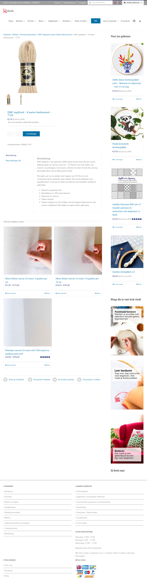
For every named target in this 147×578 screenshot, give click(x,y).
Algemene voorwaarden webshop (91, 496)
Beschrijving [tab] (11, 155)
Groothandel (82, 517)
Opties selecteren (11, 293)
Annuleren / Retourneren (87, 512)
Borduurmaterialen (28, 34)
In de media (82, 523)
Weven (7, 517)
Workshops (9, 533)
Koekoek (7, 34)
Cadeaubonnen (11, 528)
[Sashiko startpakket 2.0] (127, 251)
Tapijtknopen (10, 507)
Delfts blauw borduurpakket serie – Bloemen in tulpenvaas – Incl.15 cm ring (126, 83)
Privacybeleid (82, 491)
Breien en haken (11, 502)
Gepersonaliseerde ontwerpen (17, 523)
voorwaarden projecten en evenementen (93, 502)
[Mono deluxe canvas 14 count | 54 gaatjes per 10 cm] (78, 251)
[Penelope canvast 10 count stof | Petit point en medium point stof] (28, 322)
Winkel (15, 34)
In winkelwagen (31, 134)
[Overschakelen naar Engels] (115, 2)
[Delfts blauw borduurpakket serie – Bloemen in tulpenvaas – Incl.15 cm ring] (127, 59)
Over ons (8, 565)
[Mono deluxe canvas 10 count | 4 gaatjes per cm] (28, 251)
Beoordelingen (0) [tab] (13, 160)
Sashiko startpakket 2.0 (123, 271)
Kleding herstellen (12, 512)
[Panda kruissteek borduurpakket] (127, 123)
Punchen (8, 496)
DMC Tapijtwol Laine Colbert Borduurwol (55, 34)
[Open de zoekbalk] (140, 21)
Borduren (9, 491)
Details (48, 293)
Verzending (81, 507)
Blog (7, 576)
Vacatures (9, 570)
